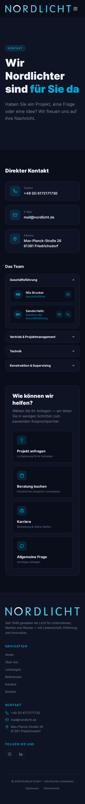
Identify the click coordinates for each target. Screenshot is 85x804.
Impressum (32, 788)
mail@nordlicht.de (23, 720)
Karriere (10, 684)
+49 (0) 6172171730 (25, 713)
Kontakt (10, 691)
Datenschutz (52, 788)
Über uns (11, 662)
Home (9, 654)
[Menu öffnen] (75, 8)
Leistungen (13, 669)
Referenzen (13, 677)
